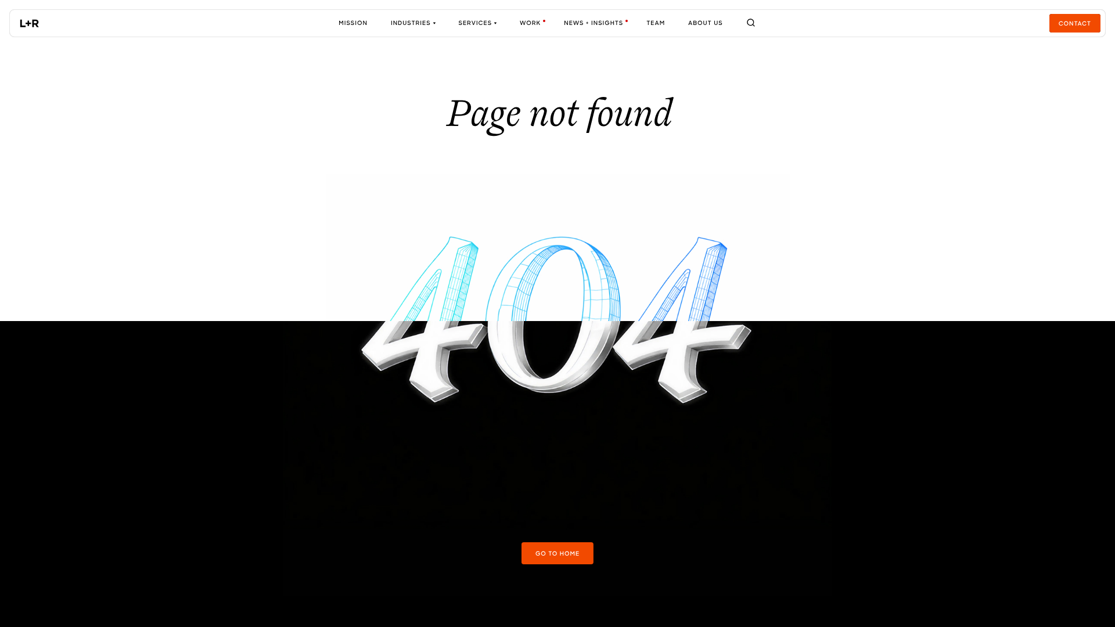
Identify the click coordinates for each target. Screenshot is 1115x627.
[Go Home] (30, 23)
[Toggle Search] (751, 23)
